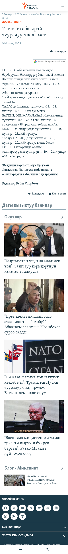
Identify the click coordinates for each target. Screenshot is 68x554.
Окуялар (13, 217)
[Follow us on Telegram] (30, 508)
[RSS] (14, 516)
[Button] (58, 51)
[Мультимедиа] (20, 549)
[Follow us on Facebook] (5, 508)
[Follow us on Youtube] (22, 508)
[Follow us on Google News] (39, 508)
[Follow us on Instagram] (56, 508)
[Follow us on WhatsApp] (5, 516)
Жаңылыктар (12, 22)
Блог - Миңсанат (21, 468)
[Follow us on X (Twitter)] (14, 508)
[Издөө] (47, 549)
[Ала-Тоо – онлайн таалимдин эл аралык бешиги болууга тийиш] (14, 480)
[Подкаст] (22, 516)
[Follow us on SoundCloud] (47, 508)
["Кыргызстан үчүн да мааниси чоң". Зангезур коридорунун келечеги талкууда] (34, 240)
